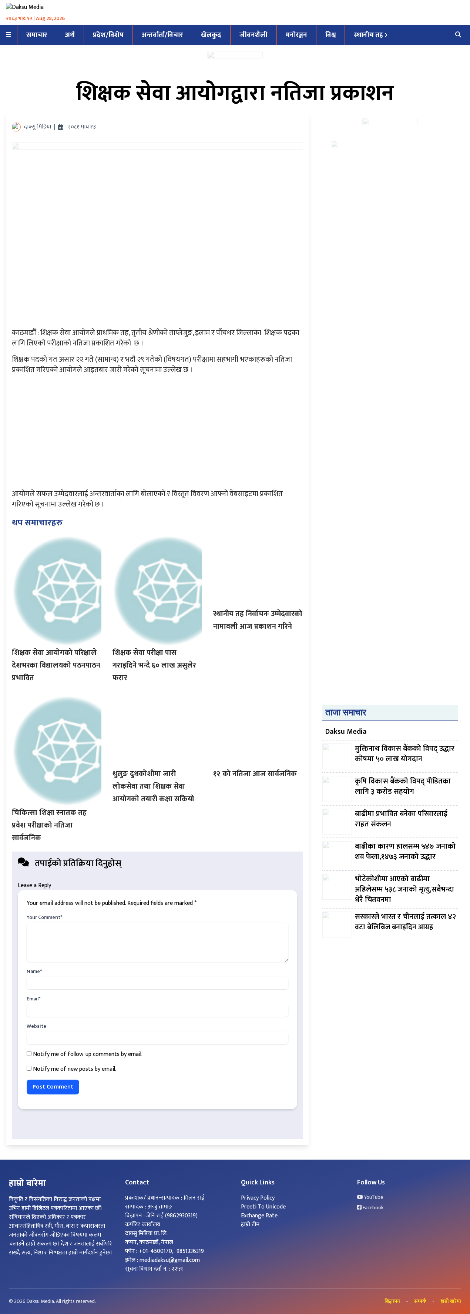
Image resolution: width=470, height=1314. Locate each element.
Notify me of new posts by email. (74, 1069)
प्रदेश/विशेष (108, 35)
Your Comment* (44, 917)
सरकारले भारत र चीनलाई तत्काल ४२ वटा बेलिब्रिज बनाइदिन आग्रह (405, 922)
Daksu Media (346, 731)
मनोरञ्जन (296, 35)
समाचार (36, 35)
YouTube (373, 1197)
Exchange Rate (259, 1216)
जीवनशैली (253, 35)
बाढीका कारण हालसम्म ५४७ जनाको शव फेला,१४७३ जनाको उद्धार (405, 852)
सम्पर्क (420, 1301)
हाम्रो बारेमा (450, 1301)
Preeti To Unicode (263, 1207)
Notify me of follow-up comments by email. (87, 1054)
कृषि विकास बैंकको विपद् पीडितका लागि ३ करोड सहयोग (403, 787)
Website (36, 1026)
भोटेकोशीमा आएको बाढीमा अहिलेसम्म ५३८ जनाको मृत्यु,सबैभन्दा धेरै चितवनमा (404, 889)
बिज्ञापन (392, 1301)
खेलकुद (211, 35)
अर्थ (70, 35)
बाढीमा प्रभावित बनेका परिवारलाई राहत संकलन (401, 819)
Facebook (372, 1207)
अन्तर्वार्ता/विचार (162, 35)
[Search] (458, 35)
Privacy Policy (258, 1198)
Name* (34, 971)
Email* (33, 999)
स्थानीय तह (368, 35)
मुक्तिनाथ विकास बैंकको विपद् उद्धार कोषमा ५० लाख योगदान (404, 754)
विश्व (330, 35)
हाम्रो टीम (250, 1225)
